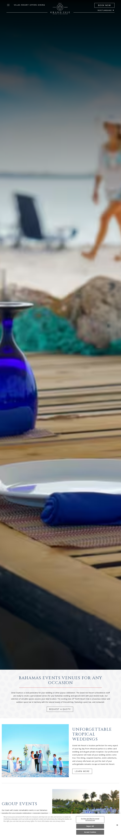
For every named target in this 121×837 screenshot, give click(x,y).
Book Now (104, 5)
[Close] (117, 825)
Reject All (90, 826)
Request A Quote (60, 709)
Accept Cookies (90, 832)
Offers (33, 5)
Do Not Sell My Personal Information (90, 819)
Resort (25, 5)
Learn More (82, 771)
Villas (17, 5)
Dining (41, 5)
